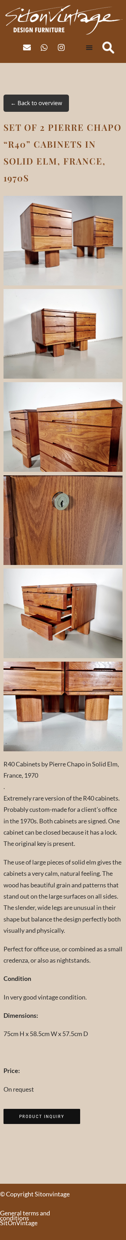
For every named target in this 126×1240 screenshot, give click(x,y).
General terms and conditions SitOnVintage (25, 1218)
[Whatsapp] (44, 47)
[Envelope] (27, 47)
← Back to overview (36, 103)
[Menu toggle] (89, 47)
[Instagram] (61, 47)
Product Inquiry (41, 1116)
